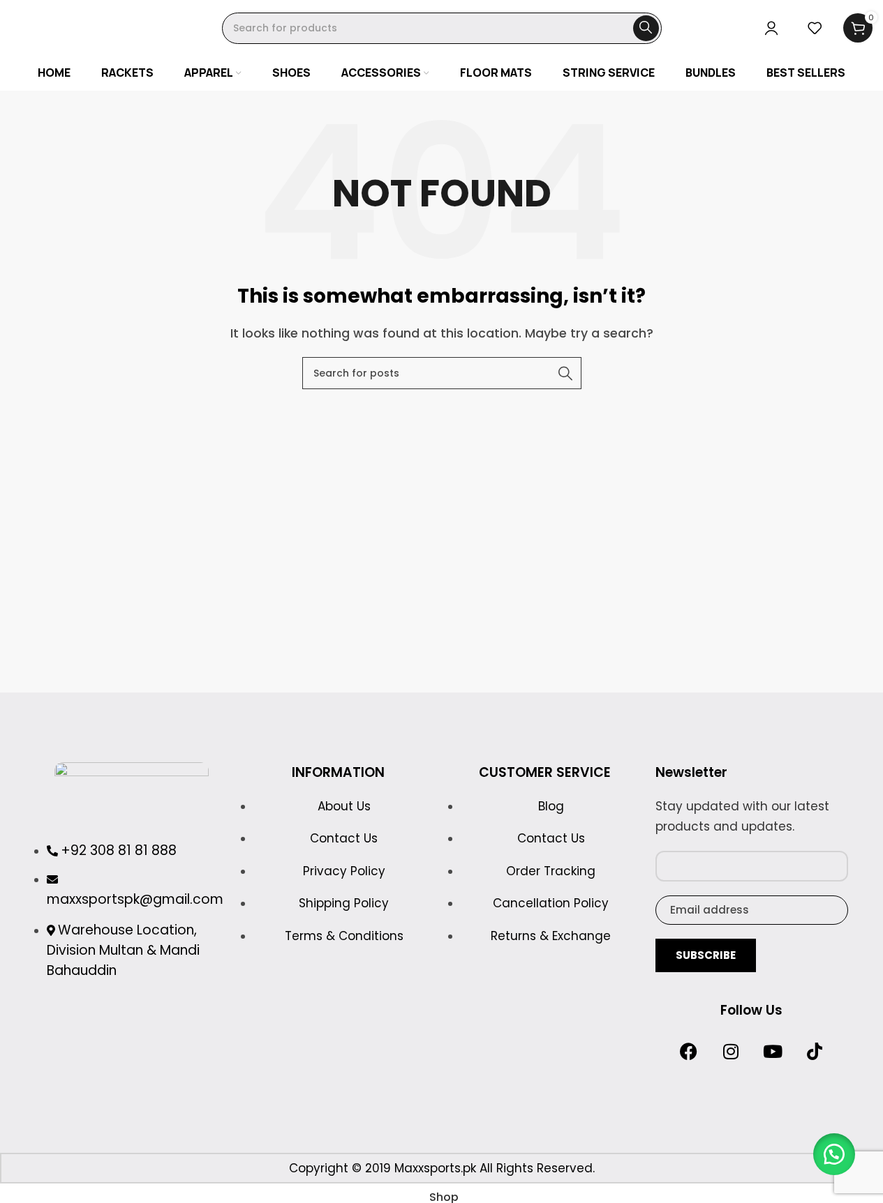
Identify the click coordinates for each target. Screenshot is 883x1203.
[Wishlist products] (814, 28)
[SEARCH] (646, 28)
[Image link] (131, 793)
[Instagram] (730, 1051)
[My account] (771, 28)
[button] (834, 1154)
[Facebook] (688, 1051)
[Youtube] (772, 1051)
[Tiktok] (814, 1051)
